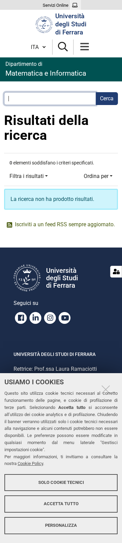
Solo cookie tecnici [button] (61, 482)
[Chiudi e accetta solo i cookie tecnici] (105, 389)
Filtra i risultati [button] (26, 176)
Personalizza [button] (61, 525)
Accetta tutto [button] (61, 503)
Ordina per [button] (96, 176)
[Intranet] (75, 5)
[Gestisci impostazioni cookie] (116, 272)
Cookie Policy (30, 463)
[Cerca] (63, 47)
